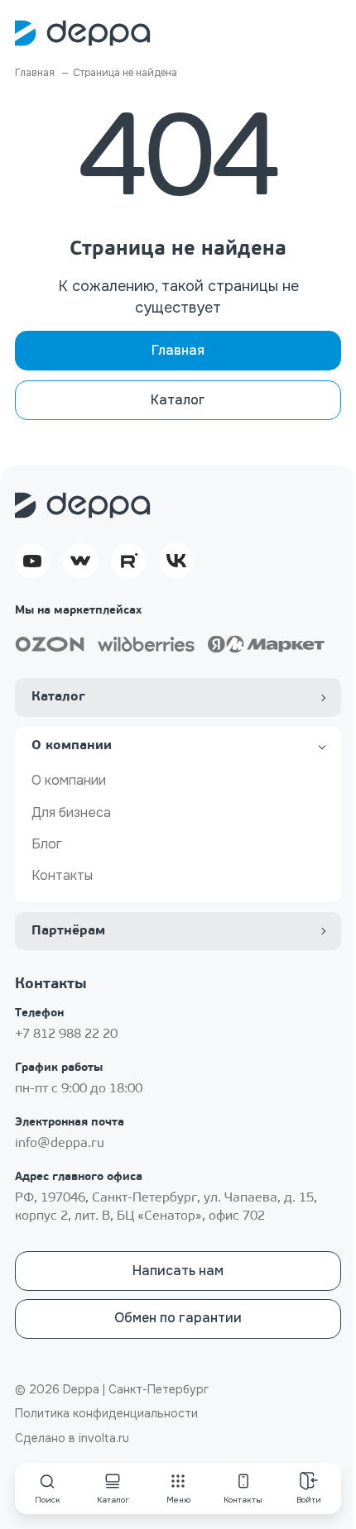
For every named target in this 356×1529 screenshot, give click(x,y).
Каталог (178, 400)
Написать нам (178, 1270)
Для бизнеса (71, 812)
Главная (178, 350)
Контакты (62, 875)
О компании (68, 780)
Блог (46, 844)
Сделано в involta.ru (72, 1438)
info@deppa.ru (59, 1143)
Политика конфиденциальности (106, 1413)
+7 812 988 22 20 (66, 1034)
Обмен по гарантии (178, 1317)
